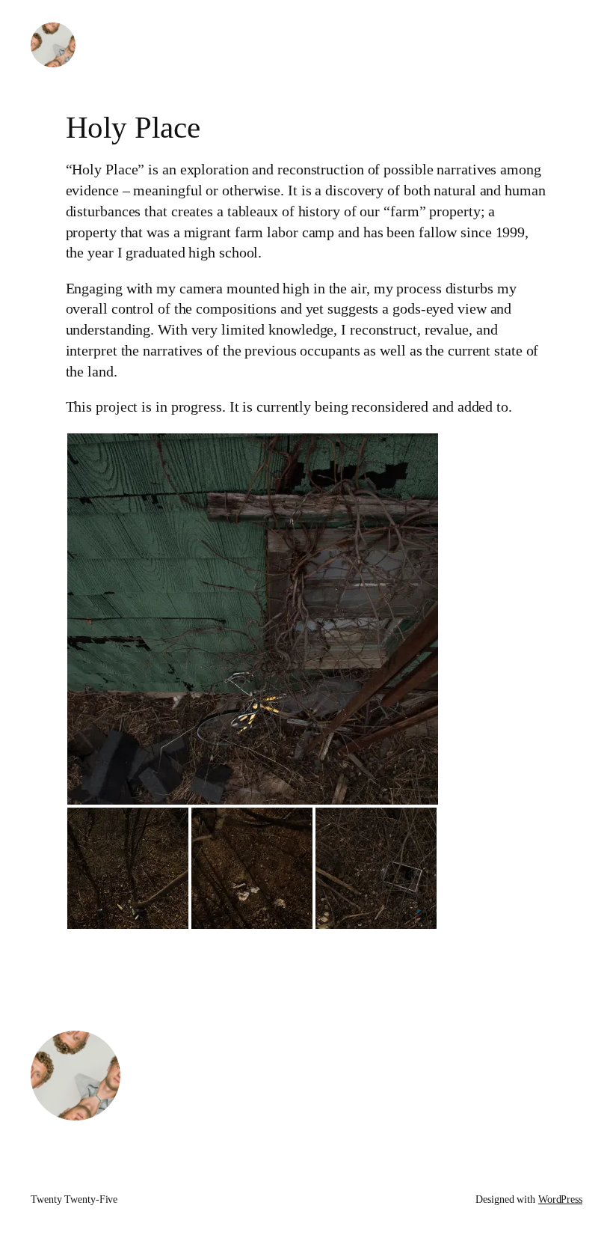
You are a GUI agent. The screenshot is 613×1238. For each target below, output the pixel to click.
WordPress (560, 1199)
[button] (253, 619)
